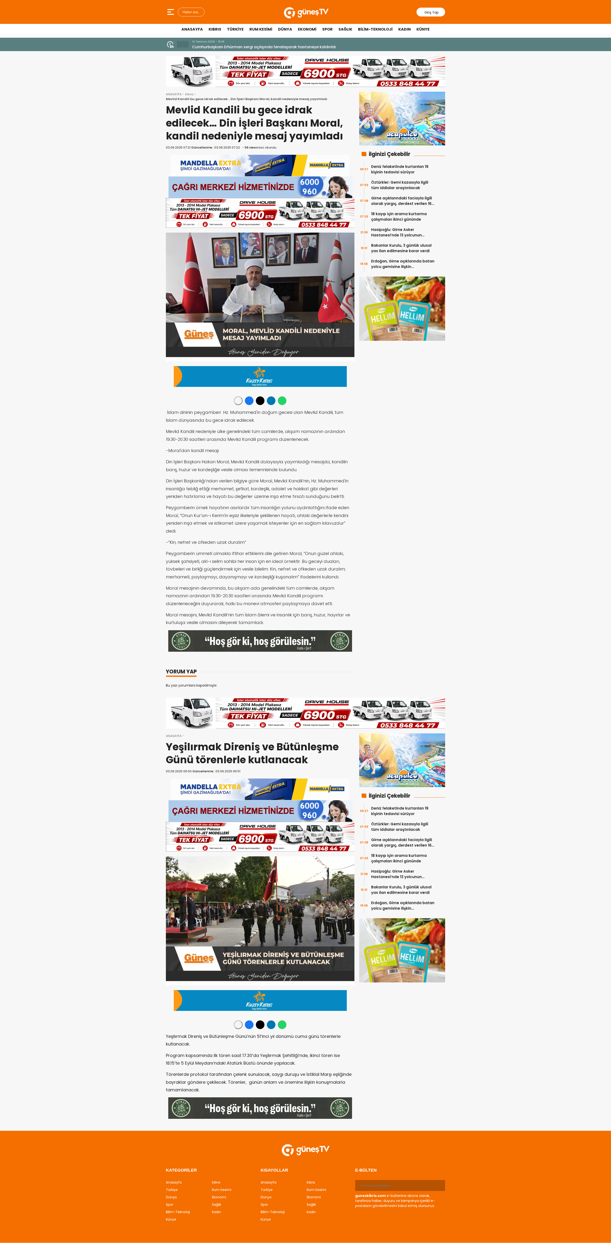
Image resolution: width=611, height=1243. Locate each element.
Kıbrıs (215, 29)
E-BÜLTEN (366, 1170)
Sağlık (345, 29)
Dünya (285, 29)
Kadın (404, 29)
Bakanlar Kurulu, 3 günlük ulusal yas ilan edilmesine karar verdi (401, 248)
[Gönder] (439, 1185)
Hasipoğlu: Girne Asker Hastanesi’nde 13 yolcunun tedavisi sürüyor (396, 232)
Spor (327, 29)
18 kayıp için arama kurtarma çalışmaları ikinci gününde (399, 216)
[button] (180, 44)
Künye (423, 29)
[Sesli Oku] (238, 400)
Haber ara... (191, 12)
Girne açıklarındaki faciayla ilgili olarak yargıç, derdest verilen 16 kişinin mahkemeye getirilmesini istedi (401, 201)
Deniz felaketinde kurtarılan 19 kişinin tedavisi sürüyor (399, 169)
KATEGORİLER (181, 1170)
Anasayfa (192, 29)
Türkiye (235, 29)
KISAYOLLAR (274, 1170)
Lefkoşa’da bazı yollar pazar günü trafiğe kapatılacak (243, 47)
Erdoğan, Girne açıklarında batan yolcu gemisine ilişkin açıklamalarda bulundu (402, 264)
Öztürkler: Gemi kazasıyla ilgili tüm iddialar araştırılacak (399, 185)
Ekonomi (307, 29)
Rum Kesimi (260, 29)
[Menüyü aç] (171, 12)
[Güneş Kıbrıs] (306, 12)
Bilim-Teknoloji (375, 29)
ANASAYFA (174, 94)
